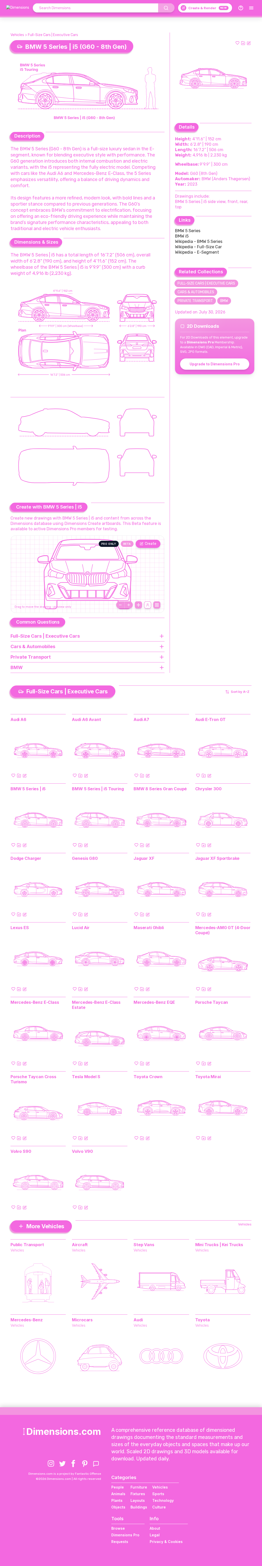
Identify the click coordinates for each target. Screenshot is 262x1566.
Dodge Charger (25, 858)
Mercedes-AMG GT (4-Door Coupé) (222, 930)
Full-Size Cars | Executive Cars (53, 35)
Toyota (202, 1319)
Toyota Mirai (208, 1076)
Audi (138, 1319)
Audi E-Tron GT (210, 719)
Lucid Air (81, 927)
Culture (159, 1507)
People (117, 1487)
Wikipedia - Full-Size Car (198, 246)
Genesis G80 (84, 858)
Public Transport (27, 1244)
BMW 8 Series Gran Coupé (160, 788)
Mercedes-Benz (26, 1319)
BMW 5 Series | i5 (28, 788)
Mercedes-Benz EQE (154, 1002)
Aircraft (80, 1244)
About (155, 1528)
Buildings (138, 1507)
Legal (155, 1535)
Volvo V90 (82, 1151)
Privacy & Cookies (166, 1541)
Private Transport (195, 301)
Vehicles (17, 35)
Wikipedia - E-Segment (197, 252)
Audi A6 (18, 719)
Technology (163, 1500)
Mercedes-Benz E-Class (34, 1002)
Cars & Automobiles (196, 292)
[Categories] (251, 8)
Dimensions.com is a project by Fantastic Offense (64, 1473)
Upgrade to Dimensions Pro (214, 364)
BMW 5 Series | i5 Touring (98, 788)
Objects (118, 1507)
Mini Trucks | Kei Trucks (219, 1244)
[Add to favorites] (237, 43)
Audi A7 (141, 719)
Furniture (138, 1487)
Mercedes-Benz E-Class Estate (96, 1005)
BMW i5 (182, 236)
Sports (158, 1494)
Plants (117, 1500)
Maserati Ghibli (149, 927)
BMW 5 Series (187, 230)
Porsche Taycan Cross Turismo (33, 1079)
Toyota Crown (148, 1076)
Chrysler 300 (208, 788)
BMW (224, 301)
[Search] (166, 8)
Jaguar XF (144, 858)
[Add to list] (243, 43)
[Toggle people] (147, 605)
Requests (119, 1541)
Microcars (82, 1319)
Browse (118, 1528)
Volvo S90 (20, 1151)
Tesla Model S (86, 1076)
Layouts (137, 1500)
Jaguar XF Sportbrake (217, 858)
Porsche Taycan (211, 1002)
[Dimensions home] (17, 8)
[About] (240, 8)
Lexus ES (19, 927)
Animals (118, 1494)
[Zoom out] (120, 605)
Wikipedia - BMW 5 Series (198, 241)
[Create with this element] (249, 43)
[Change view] (156, 605)
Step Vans (144, 1244)
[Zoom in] (129, 605)
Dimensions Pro (125, 1535)
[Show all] (138, 605)
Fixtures (137, 1494)
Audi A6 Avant (86, 719)
